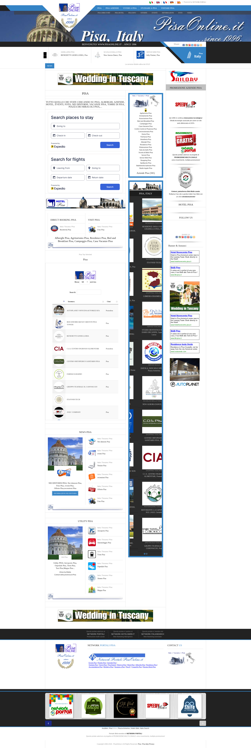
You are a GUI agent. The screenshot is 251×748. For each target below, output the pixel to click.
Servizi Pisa (145, 155)
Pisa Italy (145, 744)
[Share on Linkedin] (192, 45)
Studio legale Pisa (145, 168)
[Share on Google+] (189, 45)
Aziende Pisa (143, 173)
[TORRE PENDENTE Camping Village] (145, 317)
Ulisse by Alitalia (65, 572)
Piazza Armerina (124, 728)
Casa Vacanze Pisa (103, 241)
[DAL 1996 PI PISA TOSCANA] (61, 706)
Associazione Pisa (145, 118)
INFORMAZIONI (168, 13)
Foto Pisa (100, 501)
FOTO (180, 13)
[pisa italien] (172, 2)
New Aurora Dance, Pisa (109, 55)
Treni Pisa (101, 555)
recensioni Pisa (102, 477)
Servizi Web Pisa (146, 158)
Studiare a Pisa (149, 8)
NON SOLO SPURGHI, (146, 404)
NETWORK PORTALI (134, 734)
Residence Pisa (98, 237)
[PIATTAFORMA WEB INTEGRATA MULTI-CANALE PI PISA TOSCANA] (157, 706)
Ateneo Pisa (101, 578)
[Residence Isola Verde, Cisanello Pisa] (145, 526)
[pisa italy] (158, 2)
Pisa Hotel (119, 13)
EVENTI (154, 13)
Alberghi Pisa (145, 142)
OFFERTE (144, 13)
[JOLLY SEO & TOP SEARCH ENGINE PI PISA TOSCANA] (125, 706)
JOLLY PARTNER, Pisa (146, 437)
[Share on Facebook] (184, 45)
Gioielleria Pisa (145, 139)
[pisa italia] (151, 2)
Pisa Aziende (112, 8)
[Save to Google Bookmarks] (187, 45)
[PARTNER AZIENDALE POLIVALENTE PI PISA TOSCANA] (93, 706)
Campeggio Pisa (83, 241)
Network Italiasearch (152, 634)
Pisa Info (132, 13)
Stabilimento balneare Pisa (145, 166)
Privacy (151, 744)
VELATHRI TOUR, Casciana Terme (145, 370)
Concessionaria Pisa (145, 132)
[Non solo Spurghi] (145, 387)
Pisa (99, 8)
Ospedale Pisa (102, 567)
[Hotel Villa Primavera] (145, 250)
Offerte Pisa (101, 489)
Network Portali (199, 2)
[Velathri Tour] (145, 353)
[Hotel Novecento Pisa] (145, 284)
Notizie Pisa (101, 466)
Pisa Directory (104, 13)
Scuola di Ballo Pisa (146, 152)
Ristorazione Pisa (145, 147)
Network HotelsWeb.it (123, 634)
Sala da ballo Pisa (145, 150)
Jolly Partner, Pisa (149, 55)
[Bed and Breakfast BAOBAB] (145, 214)
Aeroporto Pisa (103, 531)
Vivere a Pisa (130, 8)
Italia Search (144, 728)
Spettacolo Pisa (145, 163)
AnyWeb (105, 728)
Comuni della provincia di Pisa (65, 575)
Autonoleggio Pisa (104, 543)
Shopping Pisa (145, 160)
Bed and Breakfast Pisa (145, 121)
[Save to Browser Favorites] (201, 45)
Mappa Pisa (101, 590)
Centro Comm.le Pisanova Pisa (146, 129)
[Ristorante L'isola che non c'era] (145, 454)
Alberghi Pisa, (62, 237)
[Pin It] (195, 45)
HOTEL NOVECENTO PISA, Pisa (145, 300)
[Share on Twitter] (198, 45)
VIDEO (189, 13)
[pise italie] (165, 2)
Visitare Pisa (167, 8)
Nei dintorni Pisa (103, 442)
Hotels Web (135, 728)
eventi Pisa (101, 454)
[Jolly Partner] (145, 421)
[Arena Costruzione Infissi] (145, 490)
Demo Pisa (146, 134)
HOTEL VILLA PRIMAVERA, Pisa (145, 267)
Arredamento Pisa (145, 116)
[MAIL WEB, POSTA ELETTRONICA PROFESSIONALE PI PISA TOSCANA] (190, 706)
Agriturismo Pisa (79, 237)
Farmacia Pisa (146, 137)
